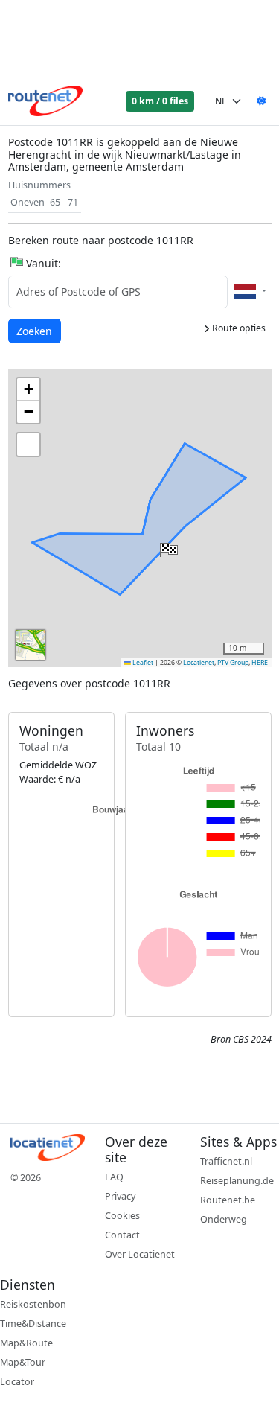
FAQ (114, 1177)
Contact (122, 1235)
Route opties (238, 328)
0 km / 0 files (160, 101)
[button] (167, 546)
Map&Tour (22, 1362)
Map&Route (26, 1343)
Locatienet (198, 662)
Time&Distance (33, 1323)
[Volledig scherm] (28, 444)
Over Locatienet (140, 1254)
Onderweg (223, 1219)
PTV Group (232, 662)
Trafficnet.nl (226, 1161)
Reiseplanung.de (237, 1180)
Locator (17, 1381)
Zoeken (35, 330)
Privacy (120, 1196)
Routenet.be (227, 1200)
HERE (259, 662)
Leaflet (142, 662)
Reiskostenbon (33, 1304)
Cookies (122, 1215)
